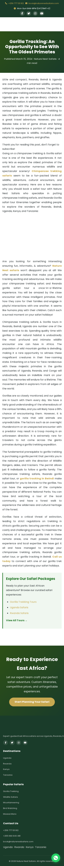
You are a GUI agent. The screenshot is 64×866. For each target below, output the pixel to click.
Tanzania (7, 774)
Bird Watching (10, 808)
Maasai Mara (9, 813)
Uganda (7, 757)
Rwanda (7, 763)
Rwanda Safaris (19, 613)
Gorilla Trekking (11, 791)
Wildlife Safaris (10, 797)
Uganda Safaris (19, 607)
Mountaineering (11, 802)
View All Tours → (16, 620)
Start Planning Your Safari (32, 702)
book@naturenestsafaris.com (43, 3)
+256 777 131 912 (16, 3)
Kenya (6, 769)
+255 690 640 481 (12, 835)
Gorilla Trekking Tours (23, 602)
